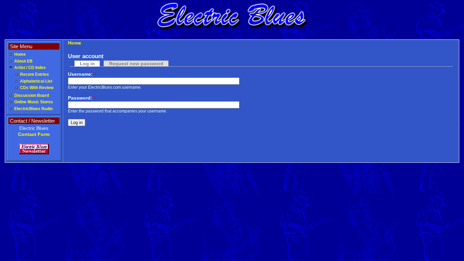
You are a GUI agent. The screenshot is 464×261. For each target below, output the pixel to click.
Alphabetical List (36, 81)
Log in (87, 63)
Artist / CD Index (30, 68)
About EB (23, 61)
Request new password (136, 63)
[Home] (232, 29)
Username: (82, 74)
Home (20, 54)
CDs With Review (36, 88)
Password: (81, 98)
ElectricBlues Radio (33, 109)
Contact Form (34, 134)
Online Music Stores (33, 102)
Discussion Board (31, 95)
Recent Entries (34, 74)
